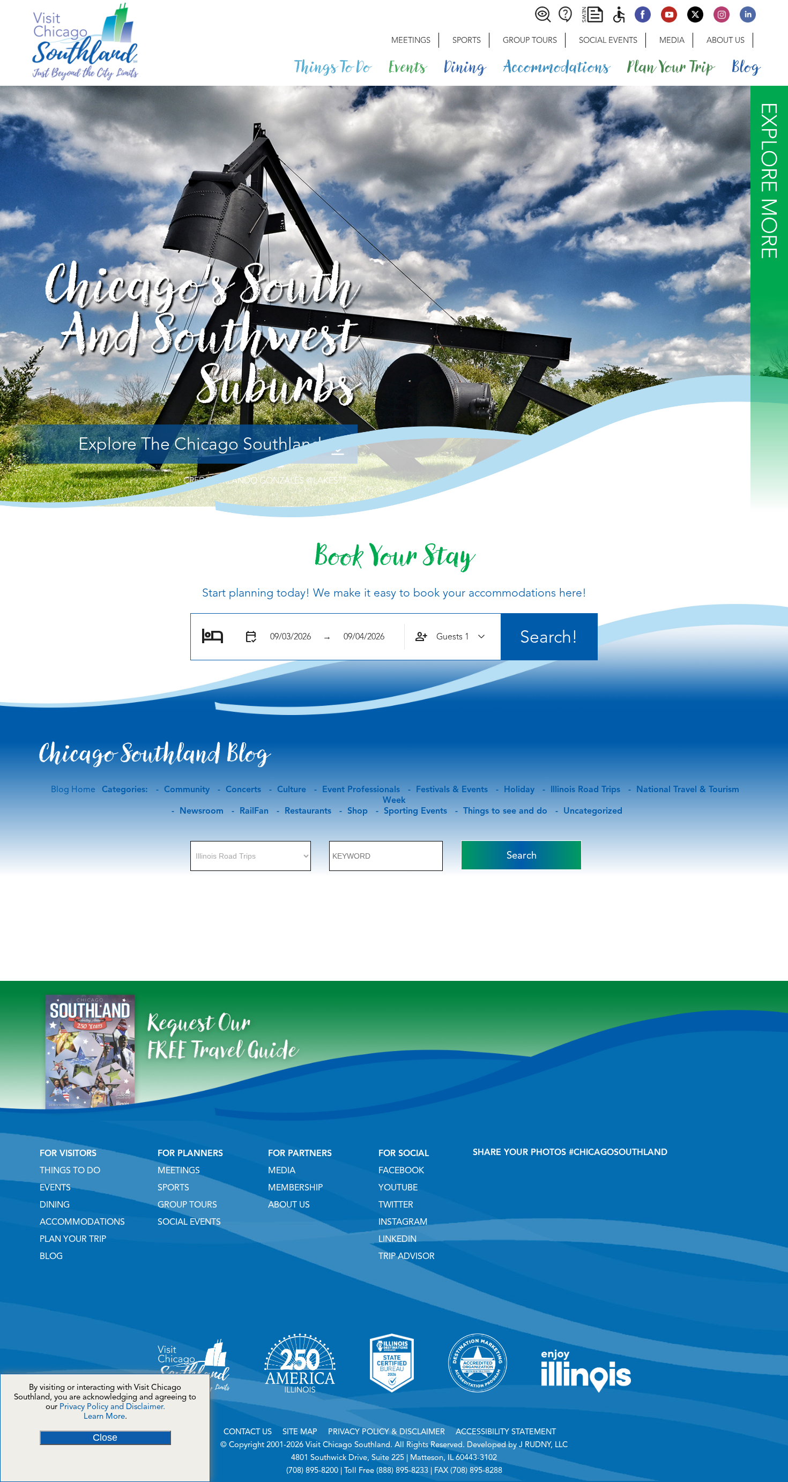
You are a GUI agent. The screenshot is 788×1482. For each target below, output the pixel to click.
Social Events (608, 40)
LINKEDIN (397, 1239)
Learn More (104, 1416)
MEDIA (281, 1170)
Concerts (243, 789)
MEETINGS (179, 1170)
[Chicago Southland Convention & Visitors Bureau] (69, 40)
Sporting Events (415, 811)
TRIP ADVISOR (406, 1256)
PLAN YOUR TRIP (73, 1239)
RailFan (254, 811)
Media (672, 40)
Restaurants (308, 811)
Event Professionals (361, 789)
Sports (466, 40)
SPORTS (173, 1187)
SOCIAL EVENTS (189, 1222)
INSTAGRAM (403, 1222)
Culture (291, 789)
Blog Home (73, 789)
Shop (357, 811)
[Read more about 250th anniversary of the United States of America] (300, 1406)
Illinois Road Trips (585, 789)
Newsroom (202, 811)
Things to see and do (505, 811)
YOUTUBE (398, 1187)
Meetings (410, 40)
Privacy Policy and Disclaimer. (112, 1406)
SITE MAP (300, 1431)
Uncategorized (592, 811)
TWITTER (395, 1205)
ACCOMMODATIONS (82, 1222)
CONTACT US (248, 1431)
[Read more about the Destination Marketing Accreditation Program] (477, 1406)
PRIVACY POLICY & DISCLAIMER (386, 1431)
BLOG (51, 1256)
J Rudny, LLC (543, 1444)
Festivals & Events (452, 789)
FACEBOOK (401, 1170)
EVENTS (55, 1187)
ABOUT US (289, 1205)
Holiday (519, 789)
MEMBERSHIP (295, 1187)
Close (105, 1437)
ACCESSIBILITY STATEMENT (506, 1431)
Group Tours (530, 40)
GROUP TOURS (187, 1205)
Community (187, 789)
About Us (726, 40)
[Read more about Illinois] (586, 1406)
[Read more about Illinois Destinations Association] (392, 1406)
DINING (55, 1205)
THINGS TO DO (70, 1170)
